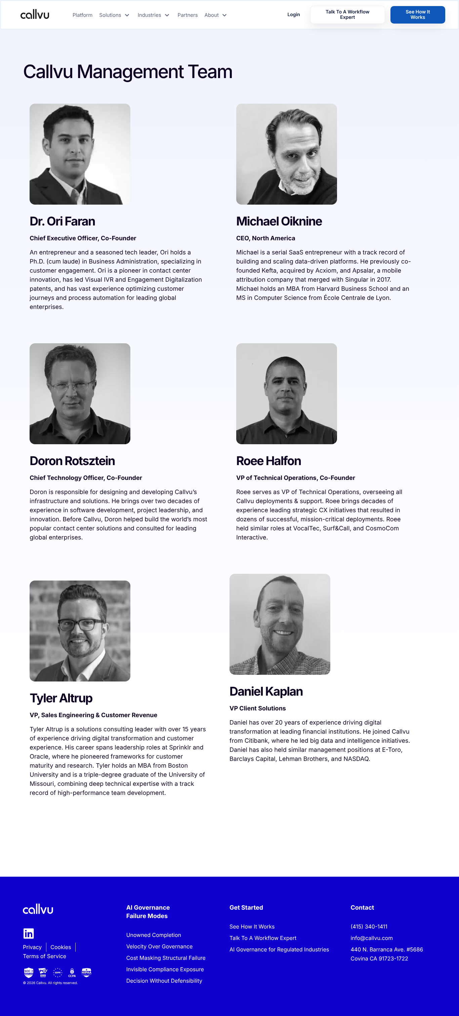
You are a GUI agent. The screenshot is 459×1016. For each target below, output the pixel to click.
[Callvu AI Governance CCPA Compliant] (72, 973)
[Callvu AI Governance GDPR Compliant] (58, 973)
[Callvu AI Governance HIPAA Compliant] (86, 973)
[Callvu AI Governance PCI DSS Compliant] (43, 973)
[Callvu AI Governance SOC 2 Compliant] (29, 973)
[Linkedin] (29, 933)
